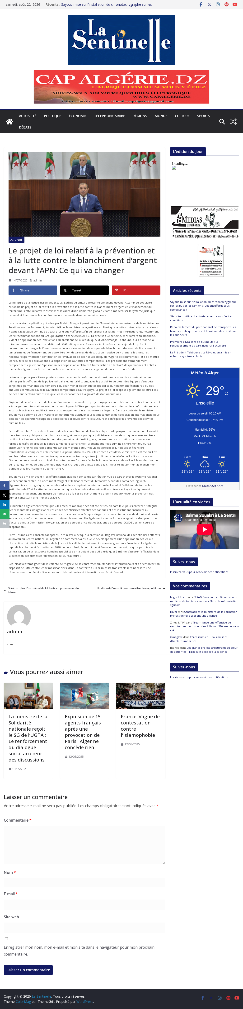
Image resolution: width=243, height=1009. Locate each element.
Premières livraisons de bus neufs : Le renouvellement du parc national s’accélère (198, 343)
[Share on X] (4, 495)
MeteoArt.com (212, 486)
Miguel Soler (178, 597)
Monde (161, 116)
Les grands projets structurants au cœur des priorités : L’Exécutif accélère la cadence (204, 649)
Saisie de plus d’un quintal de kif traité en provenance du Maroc (43, 590)
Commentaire (18, 820)
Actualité (27, 116)
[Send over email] (4, 514)
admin (37, 280)
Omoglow (176, 637)
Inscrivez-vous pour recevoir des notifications (199, 572)
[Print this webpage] (4, 523)
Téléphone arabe (109, 116)
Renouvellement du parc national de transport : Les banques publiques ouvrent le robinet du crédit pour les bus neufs (204, 331)
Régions (140, 116)
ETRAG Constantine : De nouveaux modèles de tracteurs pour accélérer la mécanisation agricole (204, 601)
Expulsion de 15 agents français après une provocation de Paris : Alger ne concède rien (83, 732)
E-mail (11, 893)
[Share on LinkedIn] (4, 504)
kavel (173, 612)
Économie (78, 116)
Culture (182, 116)
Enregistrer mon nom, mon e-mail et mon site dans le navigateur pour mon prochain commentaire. (79, 951)
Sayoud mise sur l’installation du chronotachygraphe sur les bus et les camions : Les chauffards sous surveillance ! (106, 6)
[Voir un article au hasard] (233, 121)
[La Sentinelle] (9, 121)
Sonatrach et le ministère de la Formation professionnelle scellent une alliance (203, 614)
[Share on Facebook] (4, 485)
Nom (10, 872)
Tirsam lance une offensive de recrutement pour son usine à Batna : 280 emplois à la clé (204, 626)
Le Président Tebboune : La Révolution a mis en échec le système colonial (200, 354)
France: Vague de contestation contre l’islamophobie (140, 725)
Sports (203, 116)
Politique (52, 116)
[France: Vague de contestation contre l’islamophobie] (140, 685)
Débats (25, 127)
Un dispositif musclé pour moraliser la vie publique (129, 588)
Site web (11, 916)
